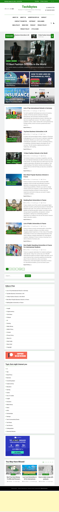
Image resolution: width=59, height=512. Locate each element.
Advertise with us (33, 17)
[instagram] (7, 9)
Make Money (10, 326)
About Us (15, 17)
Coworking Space (11, 380)
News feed (25, 25)
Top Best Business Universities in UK (35, 131)
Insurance (8, 97)
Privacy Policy (42, 25)
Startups (9, 416)
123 (20, 269)
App (7, 371)
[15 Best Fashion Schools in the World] (24, 37)
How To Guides (35, 81)
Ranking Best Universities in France (35, 200)
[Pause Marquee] (52, 36)
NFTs (8, 410)
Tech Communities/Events (13, 419)
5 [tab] (50, 462)
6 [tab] (52, 462)
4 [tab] (48, 462)
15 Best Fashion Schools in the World (38, 35)
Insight (8, 81)
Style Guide (35, 29)
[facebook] (5, 9)
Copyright (32, 21)
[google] (11, 9)
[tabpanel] (13, 473)
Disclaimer (41, 21)
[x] (9, 9)
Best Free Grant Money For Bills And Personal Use (13, 479)
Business (8, 58)
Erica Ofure (27, 111)
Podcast (32, 25)
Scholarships (10, 413)
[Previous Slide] (51, 1)
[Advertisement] (29, 501)
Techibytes (29, 7)
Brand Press (9, 374)
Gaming (33, 97)
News (8, 407)
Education (14, 58)
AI (7, 320)
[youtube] (13, 9)
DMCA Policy (16, 25)
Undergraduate (10, 428)
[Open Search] (51, 23)
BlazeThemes (44, 488)
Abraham (10, 481)
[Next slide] (54, 1)
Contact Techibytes (21, 21)
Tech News (9, 314)
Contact (43, 17)
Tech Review (10, 425)
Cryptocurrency (10, 311)
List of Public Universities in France (35, 223)
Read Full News (27, 127)
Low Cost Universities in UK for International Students (30, 479)
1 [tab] (43, 462)
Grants (8, 392)
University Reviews (11, 117)
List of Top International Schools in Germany (38, 108)
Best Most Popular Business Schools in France (41, 1)
